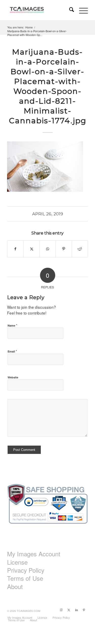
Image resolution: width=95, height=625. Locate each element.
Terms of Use (25, 578)
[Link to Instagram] (61, 609)
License (17, 562)
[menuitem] (69, 10)
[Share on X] (31, 249)
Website (13, 377)
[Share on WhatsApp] (47, 249)
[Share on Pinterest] (63, 249)
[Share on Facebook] (15, 249)
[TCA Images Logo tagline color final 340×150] (39, 10)
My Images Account (33, 554)
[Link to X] (69, 609)
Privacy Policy (25, 570)
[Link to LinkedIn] (76, 609)
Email (12, 351)
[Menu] (81, 10)
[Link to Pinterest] (84, 609)
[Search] (69, 10)
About (15, 586)
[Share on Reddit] (80, 249)
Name (12, 325)
